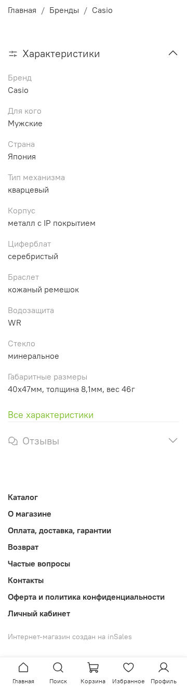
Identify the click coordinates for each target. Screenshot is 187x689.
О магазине (29, 513)
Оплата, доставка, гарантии (59, 530)
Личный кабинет (39, 613)
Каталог (23, 497)
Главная (22, 10)
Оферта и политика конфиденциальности (86, 596)
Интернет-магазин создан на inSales (70, 636)
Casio (102, 10)
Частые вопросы (39, 563)
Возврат (23, 547)
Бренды (64, 10)
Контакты (26, 580)
